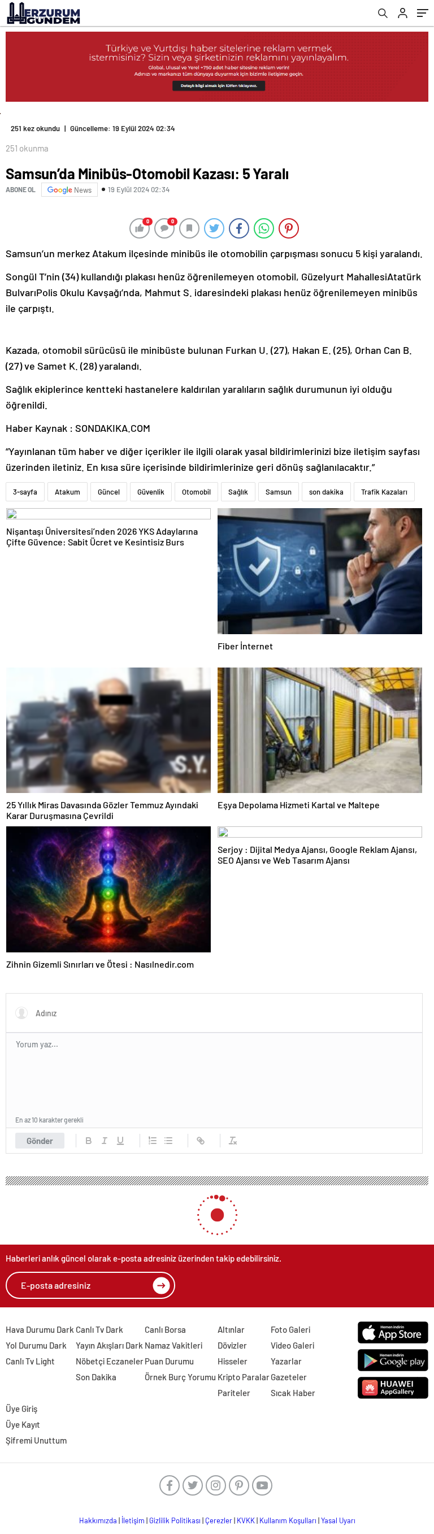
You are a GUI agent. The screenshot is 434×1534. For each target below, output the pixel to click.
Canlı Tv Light (30, 1361)
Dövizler (232, 1345)
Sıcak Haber (293, 1393)
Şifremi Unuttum (36, 1440)
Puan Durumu (169, 1361)
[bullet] (168, 1140)
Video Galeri (292, 1345)
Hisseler (233, 1361)
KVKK (246, 1520)
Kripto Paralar (244, 1377)
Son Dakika (96, 1377)
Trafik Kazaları (384, 491)
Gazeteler (289, 1377)
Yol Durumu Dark (36, 1345)
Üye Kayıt (23, 1424)
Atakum (67, 491)
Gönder (40, 1141)
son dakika (326, 491)
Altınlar (231, 1329)
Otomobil (196, 491)
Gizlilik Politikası (175, 1520)
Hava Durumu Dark (40, 1329)
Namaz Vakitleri (173, 1345)
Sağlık (238, 491)
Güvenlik (150, 491)
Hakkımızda (98, 1520)
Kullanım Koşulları (287, 1520)
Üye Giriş (21, 1408)
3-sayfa (25, 491)
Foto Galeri (290, 1329)
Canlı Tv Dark (99, 1329)
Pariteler (234, 1393)
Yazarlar (286, 1361)
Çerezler (218, 1520)
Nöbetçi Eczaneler (110, 1361)
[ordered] (152, 1140)
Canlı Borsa (165, 1329)
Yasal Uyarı (338, 1520)
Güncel (109, 491)
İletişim (133, 1520)
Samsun (279, 491)
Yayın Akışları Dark (109, 1345)
